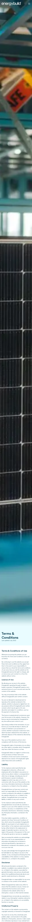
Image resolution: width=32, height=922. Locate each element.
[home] (14, 3)
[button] (28, 4)
